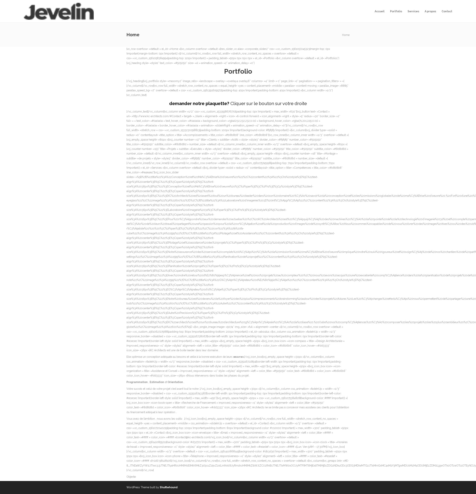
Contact (447, 11)
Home (346, 34)
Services (413, 11)
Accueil (380, 11)
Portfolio (396, 11)
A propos (430, 11)
